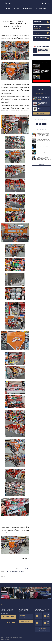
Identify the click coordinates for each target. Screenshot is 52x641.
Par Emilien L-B (22, 571)
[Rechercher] (48, 3)
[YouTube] (42, 3)
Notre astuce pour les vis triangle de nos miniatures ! (43, 147)
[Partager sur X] (23, 568)
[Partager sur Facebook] (21, 568)
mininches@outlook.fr (25, 617)
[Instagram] (39, 3)
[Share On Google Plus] (28, 568)
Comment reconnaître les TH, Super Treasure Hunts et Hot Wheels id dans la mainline (43, 135)
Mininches (3, 637)
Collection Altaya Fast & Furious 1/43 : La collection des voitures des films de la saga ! (43, 141)
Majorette (8, 571)
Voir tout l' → (41, 54)
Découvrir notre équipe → (8, 617)
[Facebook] (37, 3)
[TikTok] (45, 3)
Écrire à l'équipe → (25, 621)
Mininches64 (15, 571)
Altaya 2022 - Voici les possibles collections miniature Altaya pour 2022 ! (44, 158)
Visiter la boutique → (41, 113)
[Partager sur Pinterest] (26, 568)
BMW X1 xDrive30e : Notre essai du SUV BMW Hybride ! (43, 153)
